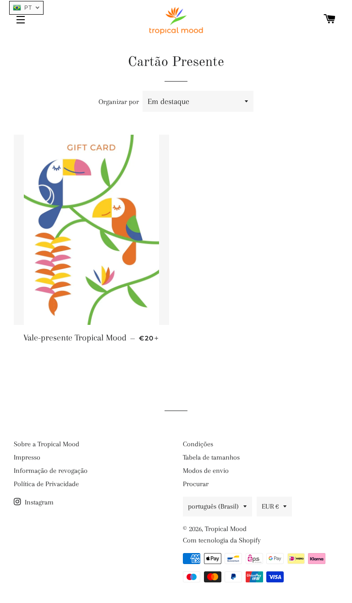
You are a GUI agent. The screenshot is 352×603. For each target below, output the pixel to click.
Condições (198, 444)
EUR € (270, 506)
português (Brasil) (213, 506)
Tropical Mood (226, 529)
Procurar (196, 484)
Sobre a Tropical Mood (46, 444)
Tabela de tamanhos (211, 457)
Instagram (38, 502)
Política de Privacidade (46, 484)
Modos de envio (206, 470)
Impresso (27, 457)
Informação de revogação (51, 470)
